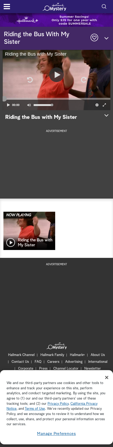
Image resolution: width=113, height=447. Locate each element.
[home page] (54, 6)
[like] (94, 38)
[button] (29, 80)
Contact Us (20, 362)
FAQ (38, 362)
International (97, 362)
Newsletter (92, 368)
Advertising (74, 362)
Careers (53, 362)
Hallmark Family (52, 355)
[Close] (106, 377)
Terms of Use (35, 409)
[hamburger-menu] (7, 6)
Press (43, 368)
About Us (98, 355)
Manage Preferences (56, 434)
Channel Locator (66, 368)
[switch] (29, 105)
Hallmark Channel (21, 355)
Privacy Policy (58, 404)
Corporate (25, 368)
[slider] (56, 99)
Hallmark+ (77, 355)
